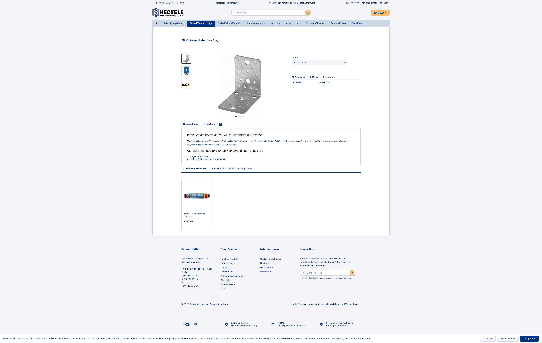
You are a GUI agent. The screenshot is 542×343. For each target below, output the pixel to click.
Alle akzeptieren (508, 338)
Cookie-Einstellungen (271, 259)
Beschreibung (190, 124)
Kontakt (225, 267)
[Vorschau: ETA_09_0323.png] (186, 71)
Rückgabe (225, 280)
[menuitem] (353, 3)
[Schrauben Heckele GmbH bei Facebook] (195, 324)
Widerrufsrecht (228, 284)
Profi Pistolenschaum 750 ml (195, 215)
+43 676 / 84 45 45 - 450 (171, 3)
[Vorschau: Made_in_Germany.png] (186, 84)
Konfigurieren (529, 338)
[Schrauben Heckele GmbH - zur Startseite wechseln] (167, 13)
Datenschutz (266, 267)
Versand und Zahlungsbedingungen (232, 273)
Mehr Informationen (361, 338)
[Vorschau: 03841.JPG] (186, 59)
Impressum (265, 271)
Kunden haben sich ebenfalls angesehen (232, 168)
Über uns (264, 263)
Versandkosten (352, 304)
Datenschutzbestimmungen (321, 278)
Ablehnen (488, 338)
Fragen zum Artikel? (199, 156)
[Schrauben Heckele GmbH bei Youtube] (186, 324)
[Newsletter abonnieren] (352, 272)
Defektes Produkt (229, 259)
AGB (223, 288)
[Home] (156, 23)
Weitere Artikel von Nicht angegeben (207, 159)
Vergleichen (300, 77)
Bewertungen (212, 124)
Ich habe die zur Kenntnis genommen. (326, 278)
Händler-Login (228, 263)
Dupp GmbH (223, 304)
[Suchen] (307, 12)
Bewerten (330, 77)
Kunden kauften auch (195, 168)
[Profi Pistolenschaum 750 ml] (197, 196)
